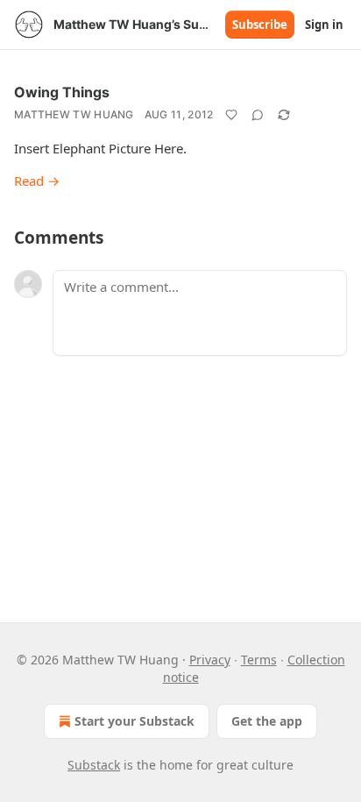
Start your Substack (134, 721)
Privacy (209, 659)
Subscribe (259, 24)
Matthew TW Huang (74, 114)
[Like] (231, 114)
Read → (37, 180)
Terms (259, 659)
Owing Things (62, 92)
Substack (93, 764)
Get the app (266, 721)
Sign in (324, 24)
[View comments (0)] (257, 114)
